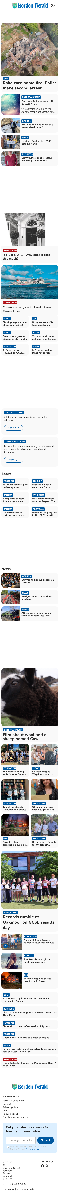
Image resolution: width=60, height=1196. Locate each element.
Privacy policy (10, 1107)
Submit (45, 1140)
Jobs (5, 1110)
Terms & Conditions (13, 1100)
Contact (7, 1104)
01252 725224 (20, 1184)
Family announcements (15, 1117)
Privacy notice (32, 1149)
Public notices (10, 1113)
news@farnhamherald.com (23, 1189)
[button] (7, 6)
